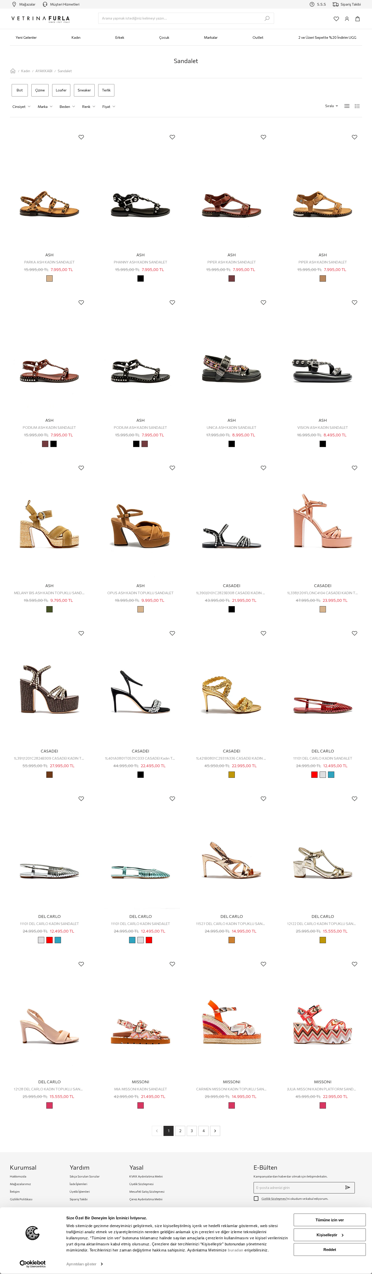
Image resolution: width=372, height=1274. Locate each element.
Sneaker (84, 90)
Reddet (329, 1249)
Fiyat (106, 106)
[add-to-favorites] (81, 137)
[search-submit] (267, 18)
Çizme (40, 90)
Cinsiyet (19, 106)
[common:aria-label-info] (347, 18)
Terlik (106, 90)
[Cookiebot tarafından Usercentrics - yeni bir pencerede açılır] (33, 1264)
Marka (43, 106)
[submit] (347, 1187)
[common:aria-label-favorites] (336, 18)
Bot (20, 90)
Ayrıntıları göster (81, 1264)
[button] (324, 106)
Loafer (61, 90)
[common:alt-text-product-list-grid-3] (357, 106)
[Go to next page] (215, 1131)
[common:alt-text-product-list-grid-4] (347, 106)
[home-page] (13, 71)
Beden (65, 106)
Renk (86, 106)
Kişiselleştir (327, 1234)
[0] (357, 18)
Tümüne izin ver (330, 1220)
